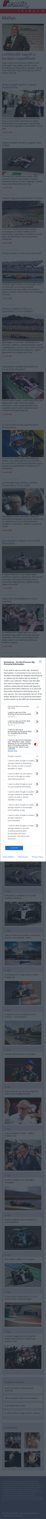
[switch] (36, 713)
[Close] (41, 662)
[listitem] (23, 707)
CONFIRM (14, 848)
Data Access (23, 857)
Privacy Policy (37, 857)
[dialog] (23, 760)
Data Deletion (8, 857)
